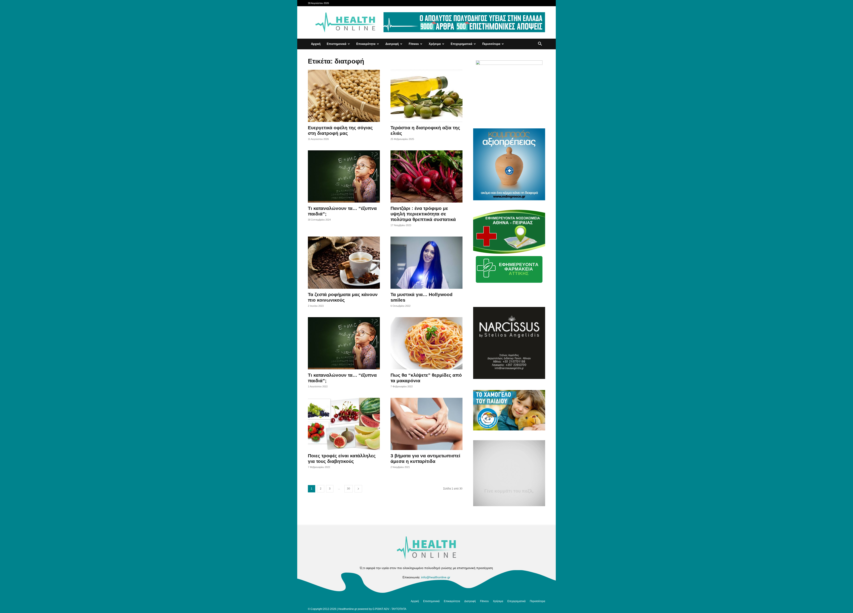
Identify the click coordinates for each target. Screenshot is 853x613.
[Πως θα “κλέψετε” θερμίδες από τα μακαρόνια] (426, 343)
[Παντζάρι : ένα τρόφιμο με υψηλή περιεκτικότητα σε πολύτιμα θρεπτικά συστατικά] (426, 176)
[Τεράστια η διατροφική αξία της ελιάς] (426, 96)
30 (348, 488)
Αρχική (316, 44)
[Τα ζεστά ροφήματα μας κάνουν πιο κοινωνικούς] (344, 263)
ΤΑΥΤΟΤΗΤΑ (398, 609)
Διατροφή (392, 44)
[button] (539, 44)
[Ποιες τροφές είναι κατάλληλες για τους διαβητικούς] (344, 424)
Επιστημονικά (336, 44)
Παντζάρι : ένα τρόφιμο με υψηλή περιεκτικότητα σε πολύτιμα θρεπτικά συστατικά (423, 214)
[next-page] (358, 488)
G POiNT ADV (381, 609)
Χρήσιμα (435, 44)
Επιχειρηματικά (461, 44)
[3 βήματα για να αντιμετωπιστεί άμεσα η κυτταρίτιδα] (426, 424)
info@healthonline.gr (435, 577)
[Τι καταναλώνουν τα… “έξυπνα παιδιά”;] (344, 176)
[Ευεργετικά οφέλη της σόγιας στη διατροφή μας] (344, 96)
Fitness (414, 44)
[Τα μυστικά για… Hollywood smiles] (426, 263)
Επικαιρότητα (365, 44)
